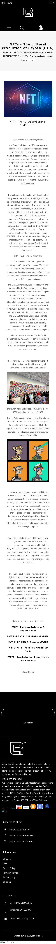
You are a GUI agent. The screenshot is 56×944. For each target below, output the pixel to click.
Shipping (7, 882)
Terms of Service (10, 873)
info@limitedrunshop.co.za (22, 918)
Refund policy (9, 877)
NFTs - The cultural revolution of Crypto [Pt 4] (28, 123)
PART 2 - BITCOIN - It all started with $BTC (27, 636)
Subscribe (28, 722)
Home (5, 52)
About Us (7, 859)
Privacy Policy (9, 868)
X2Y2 (39, 509)
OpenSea (28, 509)
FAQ (5, 863)
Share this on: (28, 672)
